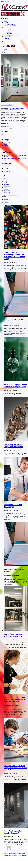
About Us (6, 22)
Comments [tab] (6, 202)
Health (8, 30)
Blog (5, 41)
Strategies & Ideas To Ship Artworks (14, 155)
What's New (7, 148)
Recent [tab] (5, 201)
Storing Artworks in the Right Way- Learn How (13, 635)
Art (4, 27)
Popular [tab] (6, 199)
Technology (10, 35)
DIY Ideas (6, 38)
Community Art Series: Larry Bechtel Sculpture (13, 446)
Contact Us (7, 43)
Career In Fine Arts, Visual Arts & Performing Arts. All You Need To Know (15, 699)
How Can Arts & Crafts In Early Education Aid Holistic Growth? (15, 768)
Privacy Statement (11, 25)
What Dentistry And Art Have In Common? (13, 832)
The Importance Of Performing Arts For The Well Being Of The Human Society (14, 255)
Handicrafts (7, 36)
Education (9, 33)
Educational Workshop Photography (13, 506)
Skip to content (5, 1)
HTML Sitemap (11, 24)
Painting (9, 29)
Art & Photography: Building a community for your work (15, 385)
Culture (9, 32)
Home (5, 21)
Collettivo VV (13, 195)
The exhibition (6, 105)
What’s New (7, 39)
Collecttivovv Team (14, 109)
